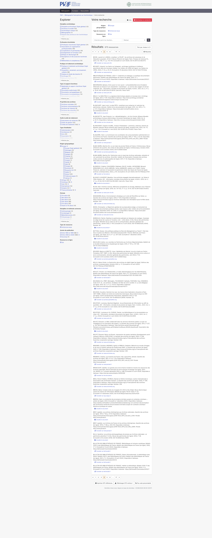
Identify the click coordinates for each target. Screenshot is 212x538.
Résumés (148, 52)
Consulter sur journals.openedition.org (106, 152)
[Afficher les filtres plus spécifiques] (79, 125)
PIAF (61, 15)
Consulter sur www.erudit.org (104, 72)
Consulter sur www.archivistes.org (105, 203)
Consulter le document (102, 113)
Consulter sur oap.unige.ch (103, 395)
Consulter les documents (102, 183)
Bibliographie (65, 11)
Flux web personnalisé (144, 483)
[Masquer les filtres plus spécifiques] (67, 146)
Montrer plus (65, 39)
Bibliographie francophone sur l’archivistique (78, 15)
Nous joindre (85, 11)
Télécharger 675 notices (124, 483)
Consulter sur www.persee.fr (104, 142)
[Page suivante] (119, 51)
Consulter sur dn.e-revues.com (104, 122)
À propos (75, 11)
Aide (130, 20)
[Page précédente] (93, 51)
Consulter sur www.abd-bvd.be (104, 214)
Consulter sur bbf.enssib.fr (103, 81)
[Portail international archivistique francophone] (70, 4)
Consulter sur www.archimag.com (105, 102)
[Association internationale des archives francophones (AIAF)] (139, 4)
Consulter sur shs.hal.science (104, 375)
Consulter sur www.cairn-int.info (104, 192)
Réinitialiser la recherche (143, 20)
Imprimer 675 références (104, 483)
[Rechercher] (148, 40)
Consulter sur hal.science (103, 174)
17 (116, 52)
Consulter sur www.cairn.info (104, 63)
